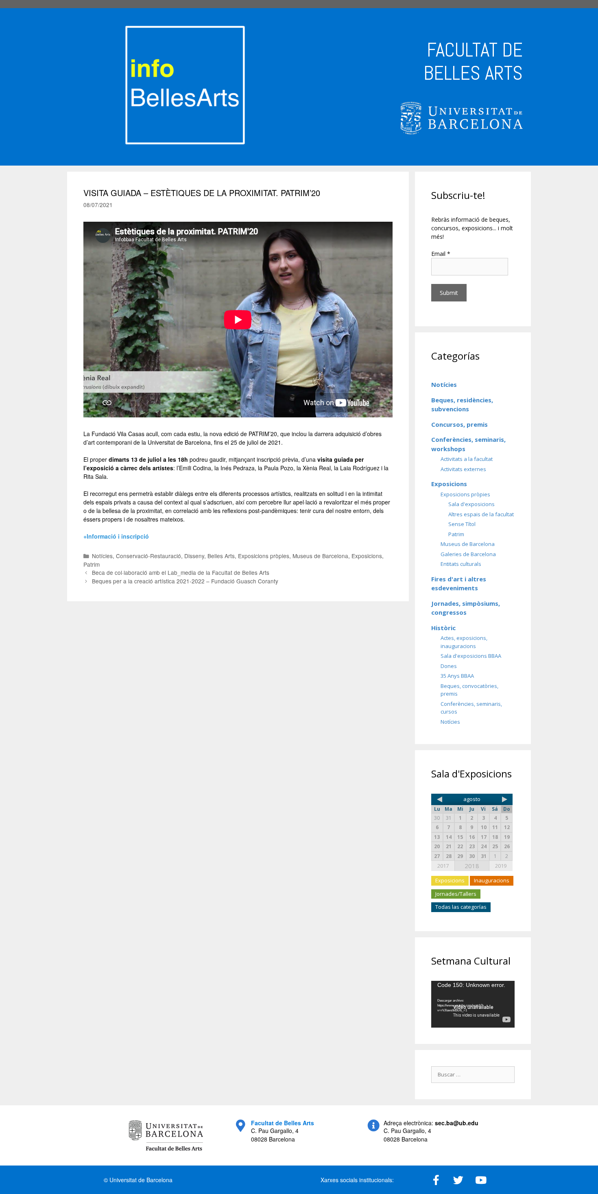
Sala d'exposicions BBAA (471, 655)
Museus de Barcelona (320, 556)
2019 (500, 865)
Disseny (194, 556)
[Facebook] (436, 1180)
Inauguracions (491, 880)
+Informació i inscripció (116, 536)
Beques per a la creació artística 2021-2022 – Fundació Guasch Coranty (185, 581)
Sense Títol (462, 524)
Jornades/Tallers (455, 893)
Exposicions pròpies (263, 556)
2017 (443, 865)
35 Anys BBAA (457, 675)
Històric (443, 628)
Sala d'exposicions (471, 504)
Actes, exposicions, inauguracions (464, 642)
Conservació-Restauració (148, 556)
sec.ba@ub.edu (456, 1123)
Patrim (91, 564)
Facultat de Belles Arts (282, 1123)
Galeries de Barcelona (468, 554)
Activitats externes (463, 469)
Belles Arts (221, 556)
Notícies (102, 556)
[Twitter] (458, 1180)
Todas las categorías (461, 906)
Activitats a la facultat (467, 459)
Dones (449, 666)
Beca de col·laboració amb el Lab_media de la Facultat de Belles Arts (180, 572)
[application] (473, 1004)
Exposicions (366, 556)
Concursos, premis (459, 424)
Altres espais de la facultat (481, 514)
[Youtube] (481, 1180)
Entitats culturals (461, 564)
